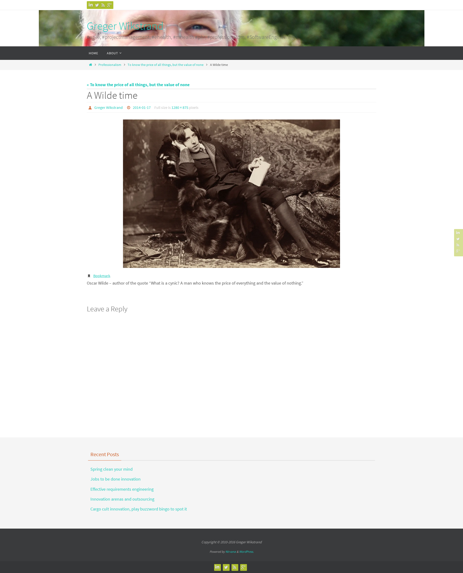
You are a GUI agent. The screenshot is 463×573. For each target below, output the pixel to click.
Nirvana (230, 552)
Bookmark (101, 275)
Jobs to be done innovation (115, 479)
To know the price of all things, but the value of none (166, 65)
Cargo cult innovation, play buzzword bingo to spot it (138, 509)
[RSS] (103, 5)
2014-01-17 (142, 107)
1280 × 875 (179, 107)
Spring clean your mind (111, 469)
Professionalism (109, 65)
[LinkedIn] (91, 5)
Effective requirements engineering (122, 489)
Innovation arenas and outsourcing (122, 499)
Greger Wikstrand (125, 26)
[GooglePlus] (109, 5)
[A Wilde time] (231, 193)
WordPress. (246, 552)
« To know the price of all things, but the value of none (138, 84)
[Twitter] (97, 5)
